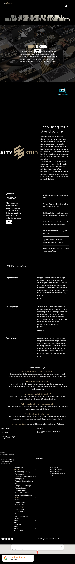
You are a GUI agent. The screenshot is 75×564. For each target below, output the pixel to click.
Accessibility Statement (57, 473)
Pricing (16, 520)
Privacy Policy (54, 467)
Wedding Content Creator (24, 481)
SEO (16, 483)
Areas (16, 528)
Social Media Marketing (23, 495)
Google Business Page (23, 486)
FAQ (51, 475)
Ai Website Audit (5, 463)
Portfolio (16, 518)
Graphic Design (20, 504)
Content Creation (21, 490)
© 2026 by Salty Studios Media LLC (49, 539)
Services (17, 469)
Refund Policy (54, 471)
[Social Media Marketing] (35, 495)
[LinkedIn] (2, 539)
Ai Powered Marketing (7, 459)
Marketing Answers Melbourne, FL (7, 454)
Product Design (20, 502)
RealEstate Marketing (22, 493)
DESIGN (37, 46)
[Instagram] (5, 539)
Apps (17, 514)
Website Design (20, 488)
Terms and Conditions (57, 469)
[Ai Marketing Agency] (35, 471)
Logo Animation (20, 509)
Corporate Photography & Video (26, 476)
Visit (28, 424)
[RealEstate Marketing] (35, 493)
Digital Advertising (21, 516)
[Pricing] (35, 520)
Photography (20, 474)
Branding (18, 497)
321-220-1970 (10, 436)
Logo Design (19, 507)
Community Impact (6, 461)
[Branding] (35, 497)
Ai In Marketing (38, 458)
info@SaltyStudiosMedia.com (10, 438)
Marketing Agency (19, 467)
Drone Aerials (20, 511)
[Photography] (35, 474)
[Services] (35, 469)
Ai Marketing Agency (22, 472)
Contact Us (17, 524)
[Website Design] (35, 488)
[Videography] (35, 478)
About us (17, 526)
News (16, 522)
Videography (19, 479)
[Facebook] (9, 539)
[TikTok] (12, 539)
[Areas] (35, 529)
